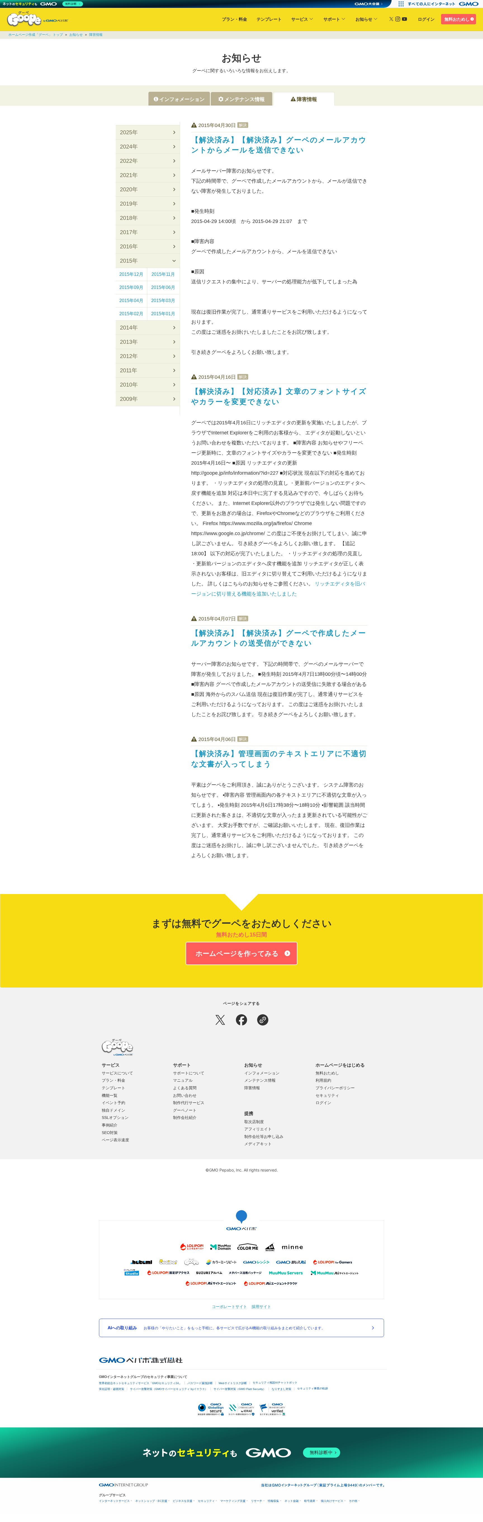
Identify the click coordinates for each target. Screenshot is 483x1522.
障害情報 (96, 35)
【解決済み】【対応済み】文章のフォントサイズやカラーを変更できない (279, 396)
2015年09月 (131, 287)
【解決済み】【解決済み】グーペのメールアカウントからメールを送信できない (279, 145)
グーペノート (184, 1110)
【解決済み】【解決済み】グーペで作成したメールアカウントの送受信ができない (278, 638)
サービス (299, 19)
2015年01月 (163, 313)
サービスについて (117, 1073)
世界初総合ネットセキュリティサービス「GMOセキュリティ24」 (140, 1383)
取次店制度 (254, 1121)
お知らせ (364, 19)
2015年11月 (163, 274)
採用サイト (261, 1306)
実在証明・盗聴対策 (111, 1389)
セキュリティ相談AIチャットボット (275, 1382)
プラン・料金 (234, 19)
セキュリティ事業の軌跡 (312, 1388)
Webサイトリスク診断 (233, 1383)
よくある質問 (184, 1088)
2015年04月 (131, 300)
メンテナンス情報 (260, 1080)
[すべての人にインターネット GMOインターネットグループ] (444, 4)
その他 (353, 1500)
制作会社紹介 (184, 1117)
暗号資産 (309, 1500)
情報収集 (273, 1500)
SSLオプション (115, 1117)
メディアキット (258, 1144)
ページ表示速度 (115, 1140)
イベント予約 (113, 1102)
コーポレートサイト (229, 1306)
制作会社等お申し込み (263, 1136)
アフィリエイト (258, 1129)
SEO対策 (110, 1132)
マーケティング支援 (232, 1500)
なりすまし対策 (281, 1389)
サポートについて (188, 1073)
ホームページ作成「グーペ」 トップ (35, 35)
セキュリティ (327, 1095)
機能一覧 (109, 1095)
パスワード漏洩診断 (200, 1383)
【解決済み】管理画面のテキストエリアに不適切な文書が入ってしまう (279, 758)
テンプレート (269, 19)
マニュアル (183, 1080)
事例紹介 (109, 1125)
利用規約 (323, 1080)
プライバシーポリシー (335, 1088)
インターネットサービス (114, 1500)
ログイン (426, 19)
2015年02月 (131, 313)
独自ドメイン (113, 1110)
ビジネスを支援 (182, 1500)
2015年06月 (163, 287)
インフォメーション (262, 1073)
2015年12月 (131, 274)
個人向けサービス (332, 1500)
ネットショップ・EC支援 (151, 1500)
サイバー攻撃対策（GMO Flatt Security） (240, 1389)
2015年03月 (163, 300)
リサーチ (256, 1500)
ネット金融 (292, 1500)
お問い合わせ (184, 1095)
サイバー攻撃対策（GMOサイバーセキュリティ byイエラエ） (169, 1389)
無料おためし (457, 19)
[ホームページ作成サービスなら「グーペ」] (34, 20)
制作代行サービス (188, 1102)
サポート (331, 19)
